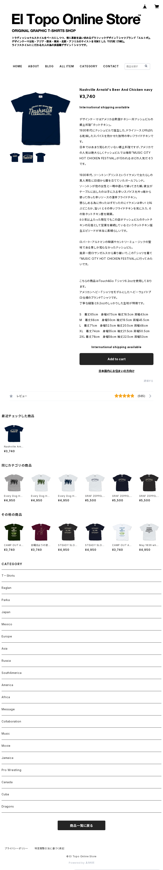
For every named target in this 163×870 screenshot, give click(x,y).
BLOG (49, 66)
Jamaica (8, 757)
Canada (7, 782)
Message (8, 709)
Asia (5, 648)
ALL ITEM (66, 66)
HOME (17, 66)
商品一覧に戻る (81, 826)
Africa (6, 697)
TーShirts (8, 575)
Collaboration (11, 721)
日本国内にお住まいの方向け (116, 371)
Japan (6, 612)
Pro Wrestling (11, 770)
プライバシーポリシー (16, 848)
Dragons (8, 806)
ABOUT (33, 66)
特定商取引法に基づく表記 (49, 848)
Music (6, 733)
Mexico (7, 624)
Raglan (7, 587)
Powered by (77, 862)
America (7, 685)
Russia (6, 660)
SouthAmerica (12, 672)
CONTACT (111, 66)
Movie (6, 745)
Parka (6, 600)
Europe (7, 636)
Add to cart (117, 359)
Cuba (5, 794)
